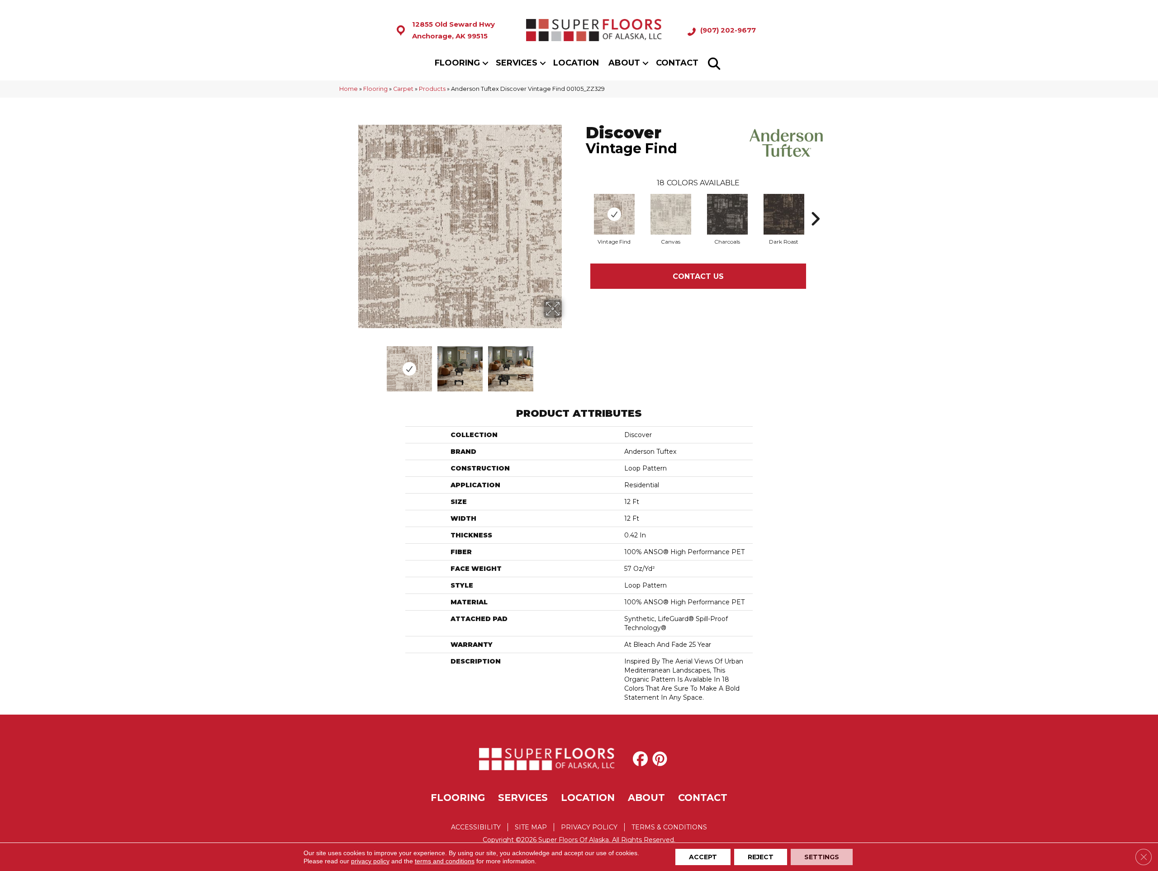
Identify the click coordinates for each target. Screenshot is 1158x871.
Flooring (457, 63)
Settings (821, 857)
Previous (351, 364)
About (624, 63)
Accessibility (476, 827)
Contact (677, 63)
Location (576, 63)
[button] (485, 63)
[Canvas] (670, 214)
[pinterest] (661, 759)
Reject (761, 857)
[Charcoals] (727, 214)
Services (516, 63)
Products (432, 88)
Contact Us (698, 276)
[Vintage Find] (614, 214)
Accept (703, 857)
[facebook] (642, 759)
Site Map (531, 827)
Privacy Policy (589, 827)
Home (348, 88)
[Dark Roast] (784, 214)
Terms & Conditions (669, 827)
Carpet (403, 88)
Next (567, 364)
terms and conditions (445, 861)
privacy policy (370, 861)
